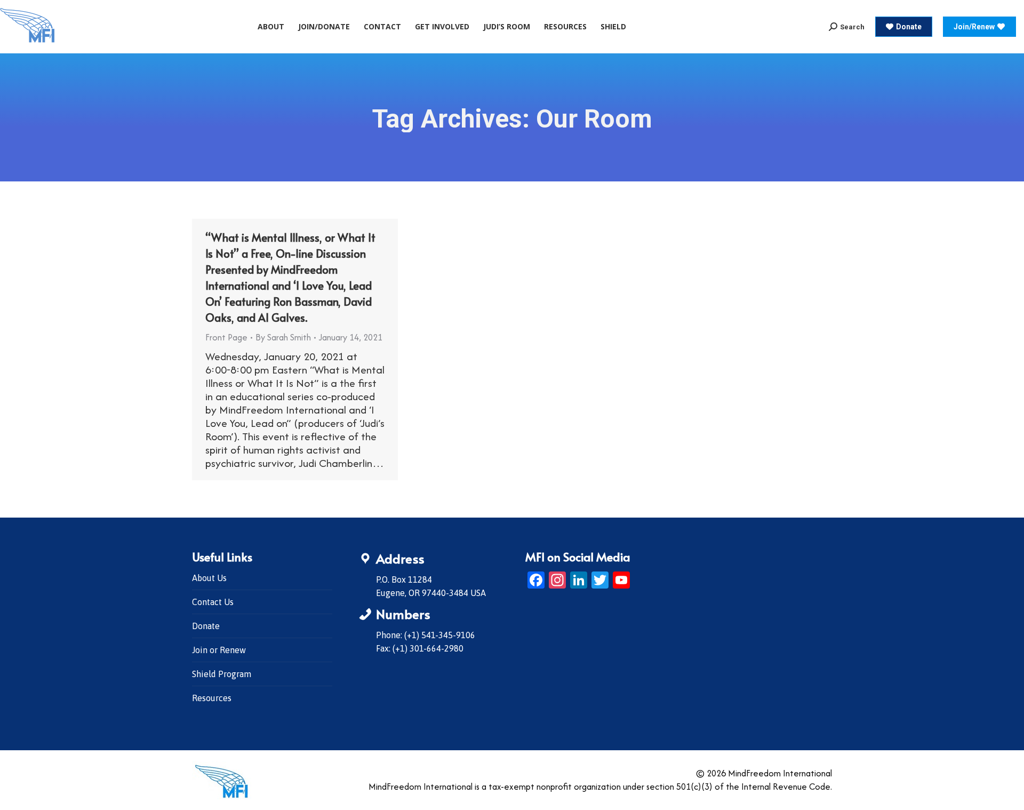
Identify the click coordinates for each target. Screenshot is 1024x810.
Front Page (226, 337)
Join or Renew (219, 650)
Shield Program (221, 674)
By (283, 337)
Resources (211, 698)
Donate (206, 626)
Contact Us (213, 602)
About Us (209, 578)
